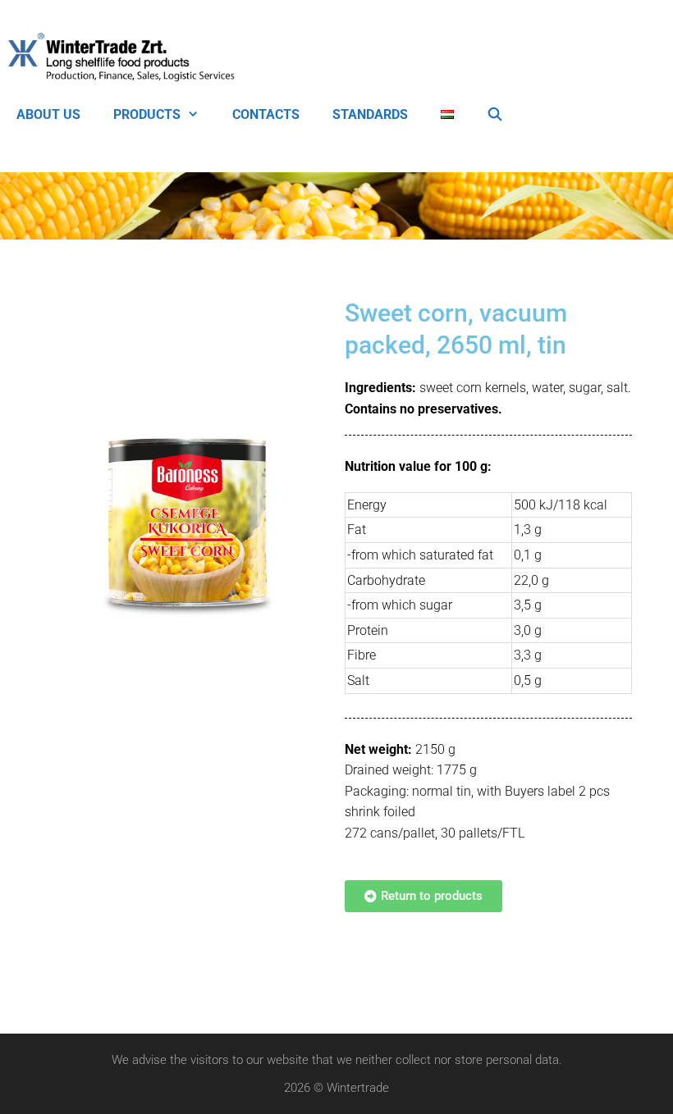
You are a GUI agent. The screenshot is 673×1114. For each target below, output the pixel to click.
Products (147, 114)
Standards (370, 114)
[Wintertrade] (125, 57)
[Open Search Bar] (495, 114)
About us (48, 114)
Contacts (266, 114)
